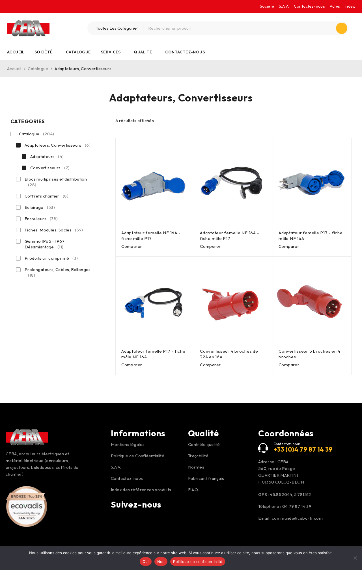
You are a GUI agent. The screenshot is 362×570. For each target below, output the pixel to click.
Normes (196, 467)
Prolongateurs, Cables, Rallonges (58, 272)
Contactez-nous (309, 6)
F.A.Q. (193, 489)
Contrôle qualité (204, 444)
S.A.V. (284, 6)
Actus (335, 6)
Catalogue (38, 68)
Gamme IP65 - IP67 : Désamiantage (46, 244)
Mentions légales (128, 444)
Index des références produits (141, 489)
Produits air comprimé (51, 258)
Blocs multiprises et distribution (56, 181)
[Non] (355, 558)
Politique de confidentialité (197, 561)
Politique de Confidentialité (137, 455)
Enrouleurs (41, 218)
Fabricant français (206, 478)
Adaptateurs (47, 156)
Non (161, 561)
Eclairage (40, 207)
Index (350, 6)
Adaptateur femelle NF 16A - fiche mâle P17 (150, 235)
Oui (146, 561)
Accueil (14, 68)
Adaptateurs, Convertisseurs (57, 145)
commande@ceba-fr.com (297, 518)
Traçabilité (198, 455)
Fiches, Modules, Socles (54, 230)
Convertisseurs (50, 167)
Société (267, 6)
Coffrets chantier (46, 196)
